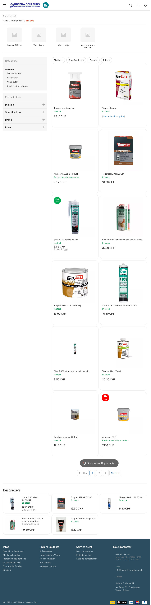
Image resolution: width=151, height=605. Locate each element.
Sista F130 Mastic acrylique (30, 498)
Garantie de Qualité (12, 566)
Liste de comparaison (86, 558)
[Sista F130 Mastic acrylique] (12, 503)
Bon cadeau (45, 562)
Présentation (46, 551)
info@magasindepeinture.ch (128, 570)
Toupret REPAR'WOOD (81, 497)
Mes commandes (84, 551)
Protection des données (14, 558)
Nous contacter (47, 558)
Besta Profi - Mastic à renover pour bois (32, 519)
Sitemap (7, 570)
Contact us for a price (113, 116)
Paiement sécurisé (11, 562)
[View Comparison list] (138, 5)
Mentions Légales (11, 555)
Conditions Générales (13, 551)
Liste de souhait (84, 555)
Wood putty (12, 82)
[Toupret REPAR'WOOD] (61, 503)
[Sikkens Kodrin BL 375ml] (109, 503)
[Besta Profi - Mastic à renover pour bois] (12, 524)
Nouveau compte (48, 566)
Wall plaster (12, 77)
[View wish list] (145, 5)
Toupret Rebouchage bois (83, 518)
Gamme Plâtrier (14, 73)
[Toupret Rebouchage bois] (61, 524)
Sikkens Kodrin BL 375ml (131, 497)
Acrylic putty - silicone (17, 86)
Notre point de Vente (50, 555)
